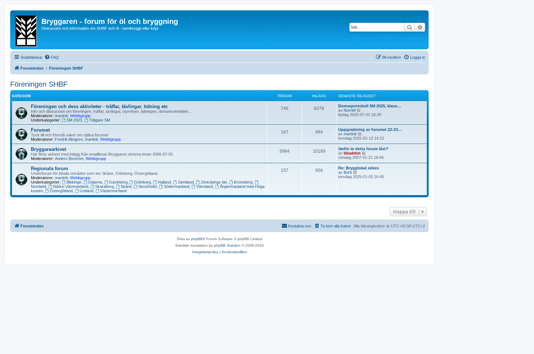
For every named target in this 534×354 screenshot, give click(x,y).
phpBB (197, 239)
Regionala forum (49, 168)
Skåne (126, 186)
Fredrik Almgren (69, 139)
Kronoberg (243, 182)
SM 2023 (74, 120)
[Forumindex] (26, 30)
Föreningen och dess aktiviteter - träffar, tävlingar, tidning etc (99, 106)
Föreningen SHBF (39, 84)
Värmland (204, 186)
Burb (348, 172)
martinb (61, 116)
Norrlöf (350, 110)
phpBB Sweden (227, 245)
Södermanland (176, 186)
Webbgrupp (80, 116)
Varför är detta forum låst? (363, 149)
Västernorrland (113, 191)
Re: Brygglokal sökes (358, 168)
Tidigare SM (99, 120)
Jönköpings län (214, 182)
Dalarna (95, 182)
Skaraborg (104, 186)
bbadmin (352, 153)
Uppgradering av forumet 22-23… (370, 129)
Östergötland (61, 191)
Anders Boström (69, 158)
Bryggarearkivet (48, 149)
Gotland (86, 191)
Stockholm (147, 186)
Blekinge (73, 182)
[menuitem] (51, 57)
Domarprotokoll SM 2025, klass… (369, 106)
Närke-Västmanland (70, 186)
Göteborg (142, 182)
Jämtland (186, 182)
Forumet (40, 130)
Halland (164, 182)
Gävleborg (118, 182)
